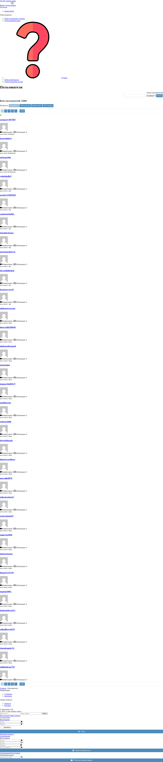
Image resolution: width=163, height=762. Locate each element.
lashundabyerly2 (7, 610)
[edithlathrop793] (4, 677)
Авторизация (5, 736)
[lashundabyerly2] (4, 621)
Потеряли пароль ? (7, 734)
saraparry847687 (8, 120)
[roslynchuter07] (4, 527)
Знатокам (16, 21)
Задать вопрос (10, 5)
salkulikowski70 (7, 629)
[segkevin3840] (4, 545)
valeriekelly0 (5, 176)
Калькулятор (9, 11)
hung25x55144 (7, 573)
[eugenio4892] (4, 602)
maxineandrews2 (7, 252)
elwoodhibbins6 (7, 270)
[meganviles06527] (4, 394)
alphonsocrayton (7, 308)
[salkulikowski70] (4, 640)
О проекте (8, 694)
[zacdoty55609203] (4, 206)
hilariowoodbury (7, 459)
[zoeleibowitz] (4, 413)
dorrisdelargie (6, 440)
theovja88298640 (8, 327)
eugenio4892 (5, 591)
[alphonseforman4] (4, 357)
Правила (7, 704)
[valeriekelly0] (4, 187)
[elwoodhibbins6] (4, 281)
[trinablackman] (4, 243)
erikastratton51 (7, 497)
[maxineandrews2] (4, 262)
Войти (2, 5)
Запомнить (7, 727)
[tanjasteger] (4, 375)
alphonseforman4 (8, 346)
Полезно (16, 80)
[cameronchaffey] (4, 224)
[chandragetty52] (4, 659)
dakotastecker (6, 554)
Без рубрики (20, 19)
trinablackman (7, 233)
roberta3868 (5, 422)
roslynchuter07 (7, 516)
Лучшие (64, 78)
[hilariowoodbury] (4, 470)
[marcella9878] (4, 489)
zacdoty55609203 (8, 195)
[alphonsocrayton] (4, 319)
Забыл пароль (15, 716)
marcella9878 (6, 478)
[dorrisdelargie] (4, 451)
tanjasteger (5, 365)
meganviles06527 (8, 384)
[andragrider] (4, 168)
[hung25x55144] (4, 583)
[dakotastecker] (4, 564)
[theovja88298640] (4, 338)
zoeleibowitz (5, 403)
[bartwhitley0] (4, 149)
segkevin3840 (6, 535)
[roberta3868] (4, 432)
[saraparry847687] (4, 130)
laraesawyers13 (7, 289)
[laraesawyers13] (4, 300)
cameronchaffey (7, 214)
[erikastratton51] (4, 508)
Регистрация (5, 716)
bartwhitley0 (6, 138)
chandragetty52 (7, 648)
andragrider (5, 157)
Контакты (8, 696)
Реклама (7, 706)
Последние (19, 82)
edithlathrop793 (7, 667)
